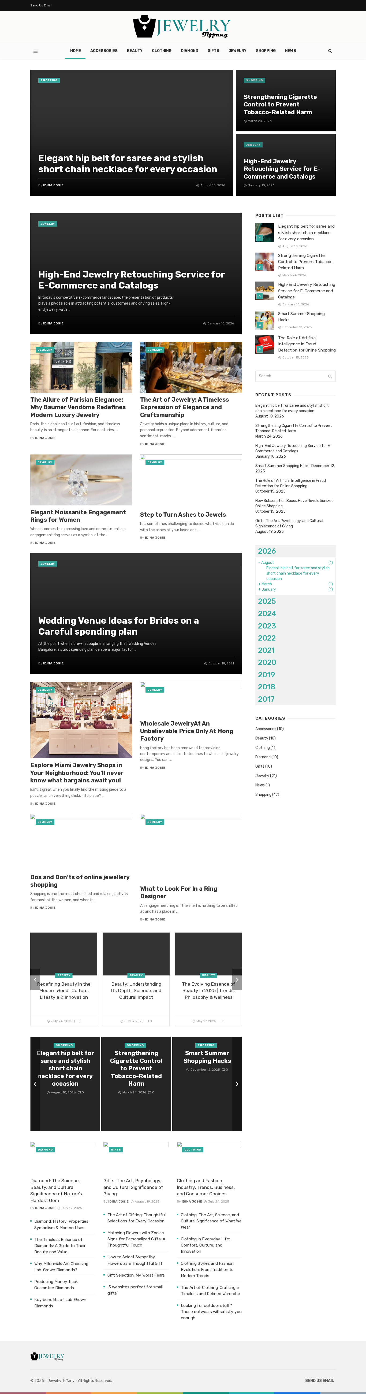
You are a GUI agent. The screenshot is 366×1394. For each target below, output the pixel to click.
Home (75, 51)
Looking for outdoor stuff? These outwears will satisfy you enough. (211, 1311)
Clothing (161, 51)
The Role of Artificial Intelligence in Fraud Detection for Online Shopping (307, 344)
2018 (266, 686)
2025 (267, 601)
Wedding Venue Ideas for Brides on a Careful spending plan (118, 626)
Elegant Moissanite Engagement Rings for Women (78, 516)
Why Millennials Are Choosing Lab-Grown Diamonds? (61, 1266)
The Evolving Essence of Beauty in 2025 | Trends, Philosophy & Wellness (208, 990)
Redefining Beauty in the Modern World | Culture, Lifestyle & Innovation (64, 990)
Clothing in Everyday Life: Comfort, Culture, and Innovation (205, 1245)
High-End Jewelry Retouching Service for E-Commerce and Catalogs (282, 169)
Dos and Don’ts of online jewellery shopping (79, 881)
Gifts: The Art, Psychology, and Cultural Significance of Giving (133, 1187)
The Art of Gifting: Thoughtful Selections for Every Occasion (136, 1217)
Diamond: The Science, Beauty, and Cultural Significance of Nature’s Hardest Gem (56, 1190)
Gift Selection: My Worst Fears (136, 1275)
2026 (267, 551)
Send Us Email (41, 5)
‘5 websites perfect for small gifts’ (135, 1290)
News (290, 51)
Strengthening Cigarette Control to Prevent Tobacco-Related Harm (280, 105)
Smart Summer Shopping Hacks (207, 1057)
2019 (266, 674)
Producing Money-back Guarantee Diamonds (56, 1284)
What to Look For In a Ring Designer (178, 892)
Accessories (104, 51)
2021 (266, 650)
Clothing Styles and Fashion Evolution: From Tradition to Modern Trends (207, 1269)
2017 (266, 699)
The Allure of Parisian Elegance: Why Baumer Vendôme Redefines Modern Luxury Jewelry (78, 407)
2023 (267, 626)
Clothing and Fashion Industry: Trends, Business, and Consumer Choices (206, 1187)
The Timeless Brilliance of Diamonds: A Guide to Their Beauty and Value (59, 1245)
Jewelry (238, 51)
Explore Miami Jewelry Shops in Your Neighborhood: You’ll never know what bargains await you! (77, 773)
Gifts (213, 51)
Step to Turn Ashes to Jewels (183, 514)
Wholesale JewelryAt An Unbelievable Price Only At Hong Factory (186, 731)
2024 (267, 613)
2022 (267, 638)
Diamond (189, 51)
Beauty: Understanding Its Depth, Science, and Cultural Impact (136, 990)
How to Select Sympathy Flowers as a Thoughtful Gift (134, 1260)
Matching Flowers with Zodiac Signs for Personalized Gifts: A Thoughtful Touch (136, 1239)
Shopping (266, 51)
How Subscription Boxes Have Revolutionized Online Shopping (294, 503)
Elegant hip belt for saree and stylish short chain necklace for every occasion (127, 164)
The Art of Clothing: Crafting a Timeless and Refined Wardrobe (210, 1290)
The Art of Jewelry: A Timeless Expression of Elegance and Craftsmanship (184, 407)
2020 (267, 662)
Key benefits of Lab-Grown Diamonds (60, 1302)
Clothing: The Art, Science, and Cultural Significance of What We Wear (211, 1221)
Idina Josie (53, 185)
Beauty (135, 51)
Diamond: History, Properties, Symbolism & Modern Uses (61, 1224)
